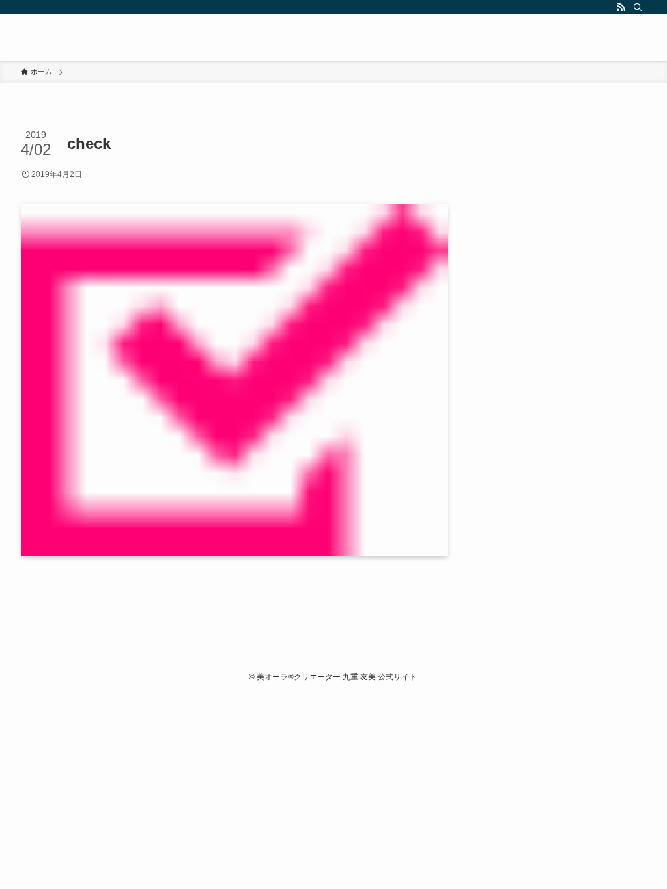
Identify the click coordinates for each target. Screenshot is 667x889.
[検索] (637, 7)
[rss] (620, 7)
